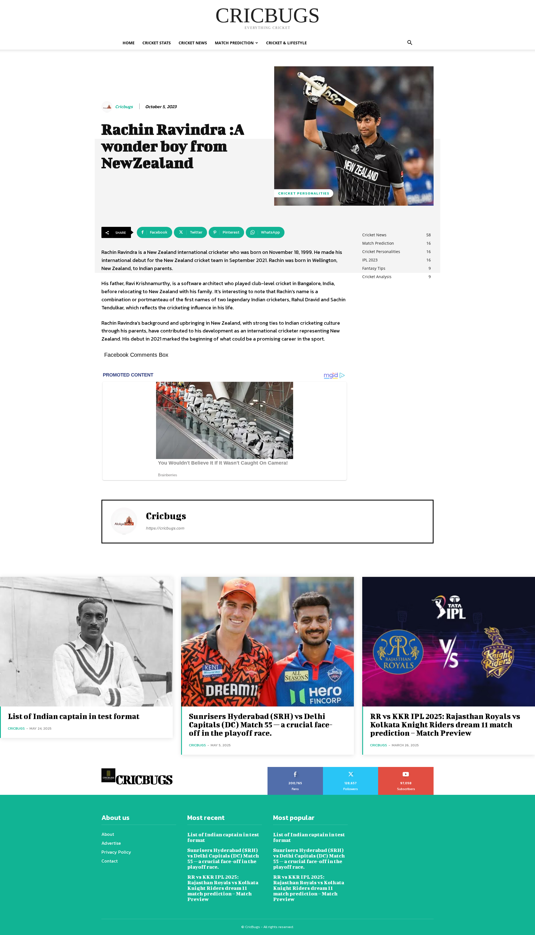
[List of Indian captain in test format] (86, 641)
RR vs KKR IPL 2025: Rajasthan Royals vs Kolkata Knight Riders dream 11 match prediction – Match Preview (445, 724)
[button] (409, 43)
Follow (351, 769)
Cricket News (193, 42)
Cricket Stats (156, 42)
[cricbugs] (107, 106)
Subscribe (406, 769)
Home (129, 42)
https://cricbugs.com (165, 528)
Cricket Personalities (303, 193)
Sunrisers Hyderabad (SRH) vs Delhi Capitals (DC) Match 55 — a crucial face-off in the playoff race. (261, 724)
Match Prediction (234, 42)
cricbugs (124, 106)
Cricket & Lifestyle (286, 42)
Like (295, 769)
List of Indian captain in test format (73, 716)
